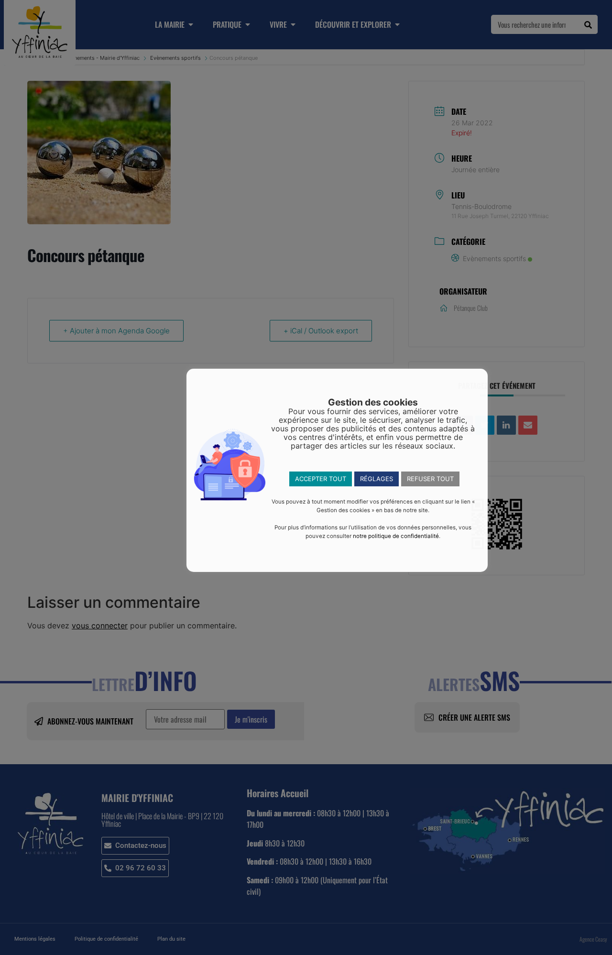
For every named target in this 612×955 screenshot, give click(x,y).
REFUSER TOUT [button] (430, 479)
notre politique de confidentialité (396, 536)
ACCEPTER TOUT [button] (320, 479)
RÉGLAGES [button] (376, 479)
